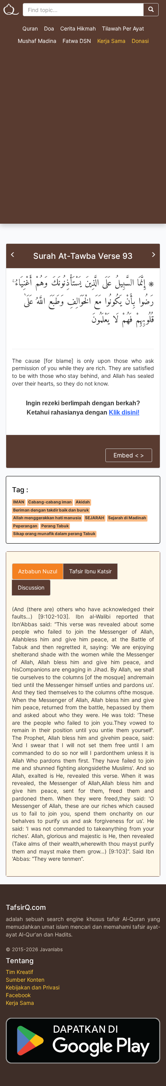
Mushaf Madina (37, 40)
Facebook (18, 995)
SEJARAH (94, 517)
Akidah (83, 502)
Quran (30, 28)
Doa (49, 28)
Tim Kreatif (19, 972)
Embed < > (128, 455)
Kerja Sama (111, 40)
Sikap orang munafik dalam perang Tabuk (54, 533)
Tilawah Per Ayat (123, 28)
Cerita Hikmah (78, 28)
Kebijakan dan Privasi (32, 987)
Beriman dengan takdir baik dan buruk (51, 510)
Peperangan (25, 526)
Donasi (140, 40)
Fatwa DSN (77, 40)
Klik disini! (124, 412)
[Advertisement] (83, 137)
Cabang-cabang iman (50, 502)
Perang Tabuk (55, 526)
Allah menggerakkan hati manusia (47, 517)
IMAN (18, 502)
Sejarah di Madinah (127, 517)
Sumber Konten (25, 979)
